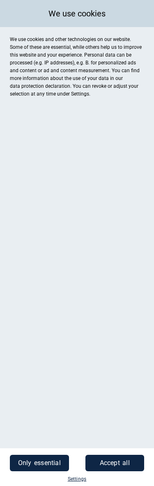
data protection (27, 86)
